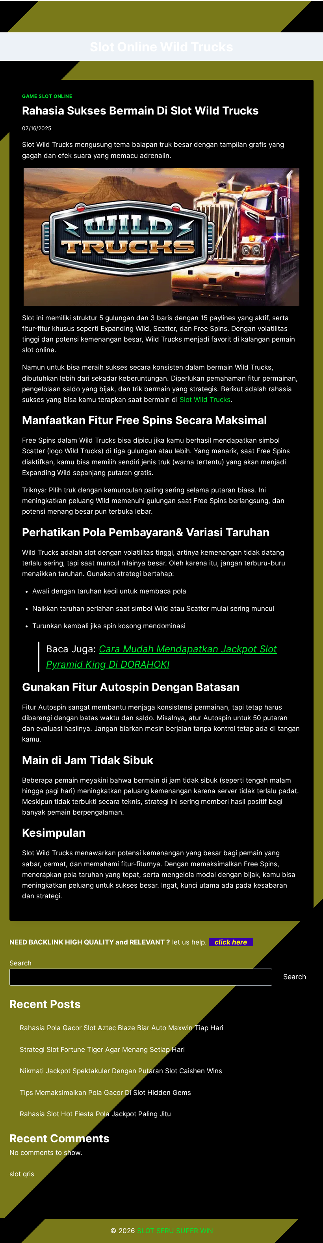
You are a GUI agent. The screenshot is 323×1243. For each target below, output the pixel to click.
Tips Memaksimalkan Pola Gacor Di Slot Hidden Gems (105, 1093)
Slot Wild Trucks (205, 400)
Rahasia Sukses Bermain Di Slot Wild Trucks (140, 110)
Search (20, 963)
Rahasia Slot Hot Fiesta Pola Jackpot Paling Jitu (95, 1114)
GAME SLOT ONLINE (47, 96)
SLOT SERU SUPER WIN (175, 1231)
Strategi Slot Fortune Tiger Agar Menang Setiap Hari (102, 1049)
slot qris (21, 1174)
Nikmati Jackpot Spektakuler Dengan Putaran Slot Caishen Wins (121, 1071)
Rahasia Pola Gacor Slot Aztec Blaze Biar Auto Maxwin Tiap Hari (121, 1028)
